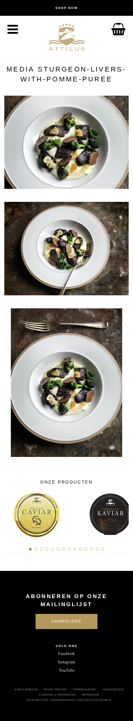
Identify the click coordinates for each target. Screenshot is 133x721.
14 (102, 549)
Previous (11, 511)
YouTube (67, 670)
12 (91, 549)
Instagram (66, 662)
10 (80, 549)
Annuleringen (26, 689)
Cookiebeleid (113, 689)
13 (97, 549)
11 (86, 549)
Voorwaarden (84, 689)
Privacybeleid (55, 689)
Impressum (90, 694)
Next (122, 511)
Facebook (66, 653)
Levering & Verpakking (57, 694)
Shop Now (66, 8)
